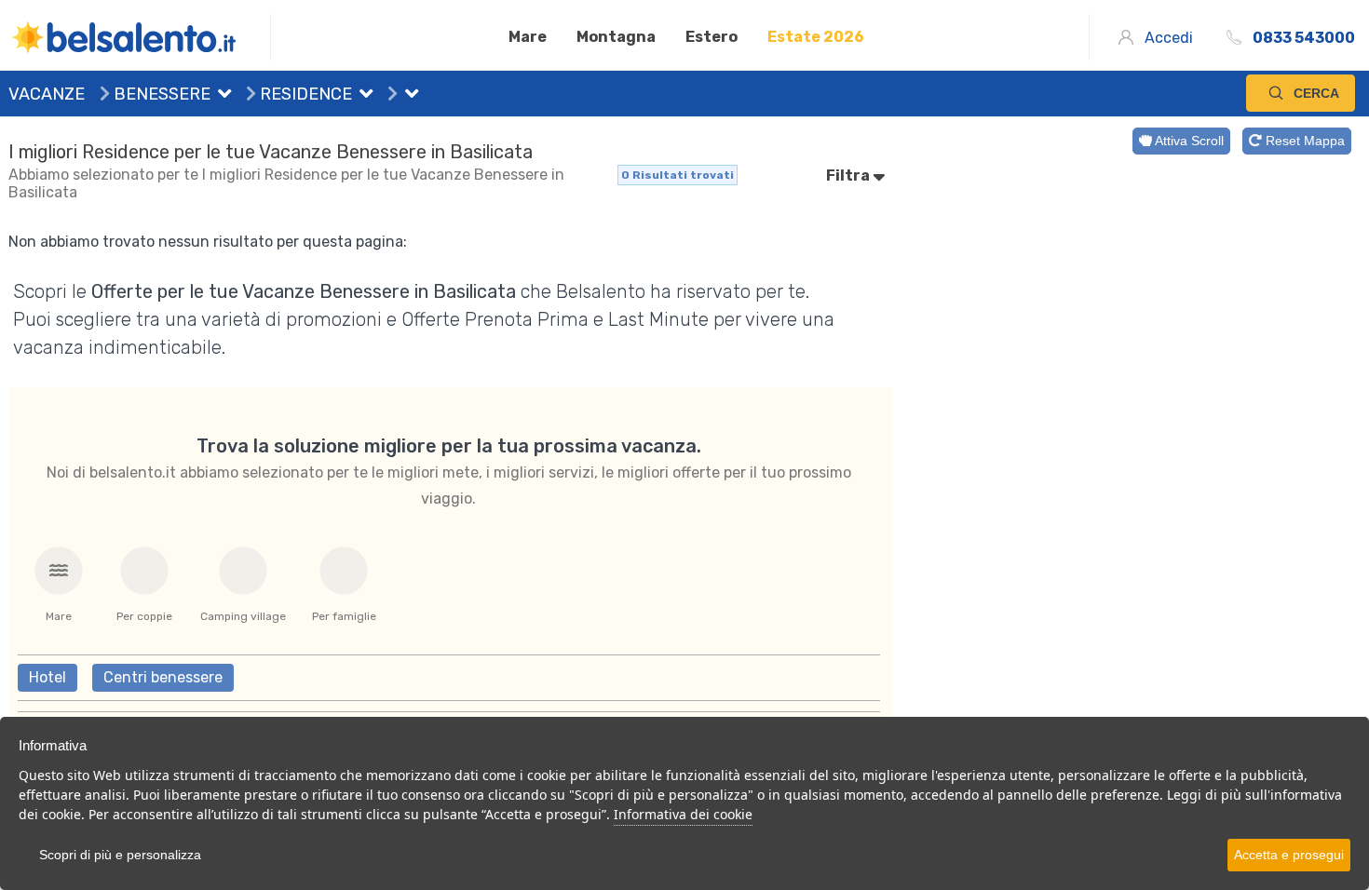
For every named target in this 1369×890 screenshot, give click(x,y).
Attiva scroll (1188, 140)
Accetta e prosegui (1289, 854)
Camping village (243, 616)
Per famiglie (344, 616)
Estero (711, 37)
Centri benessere (163, 677)
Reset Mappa (1303, 140)
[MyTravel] (139, 37)
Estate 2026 (815, 37)
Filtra (849, 175)
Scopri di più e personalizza (120, 854)
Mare (527, 37)
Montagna (616, 37)
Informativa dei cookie (683, 814)
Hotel (47, 677)
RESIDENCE (304, 94)
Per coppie (144, 616)
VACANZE (46, 94)
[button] (220, 96)
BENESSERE (160, 94)
